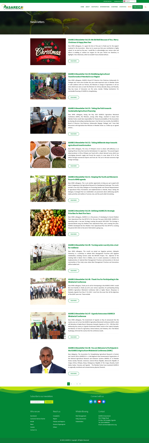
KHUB (32, 421)
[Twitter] (91, 402)
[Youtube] (99, 402)
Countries (114, 7)
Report (55, 419)
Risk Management (81, 416)
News (32, 424)
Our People (95, 7)
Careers (32, 427)
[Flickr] (104, 402)
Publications (137, 7)
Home (82, 7)
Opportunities (107, 1)
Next (80, 383)
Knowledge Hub (118, 1)
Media (130, 7)
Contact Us (33, 430)
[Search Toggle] (145, 6)
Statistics (122, 7)
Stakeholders (79, 421)
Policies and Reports (59, 421)
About (88, 7)
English (127, 1)
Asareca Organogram (59, 424)
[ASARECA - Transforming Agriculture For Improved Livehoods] (12, 7)
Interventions (104, 7)
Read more (74, 61)
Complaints (56, 416)
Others (55, 427)
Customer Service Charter (37, 419)
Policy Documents (81, 419)
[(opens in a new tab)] (48, 51)
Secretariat (33, 416)
